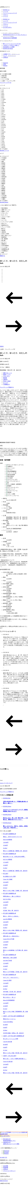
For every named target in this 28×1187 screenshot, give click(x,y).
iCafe (3, 121)
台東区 (3, 166)
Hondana (4, 119)
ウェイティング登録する (7, 387)
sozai (3, 139)
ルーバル (4, 220)
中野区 (3, 180)
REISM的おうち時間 (8, 47)
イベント (5, 16)
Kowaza (4, 127)
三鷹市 (3, 199)
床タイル (4, 223)
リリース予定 (5, 79)
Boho (3, 94)
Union (3, 142)
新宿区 (3, 163)
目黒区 (3, 173)
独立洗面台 (5, 208)
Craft (3, 108)
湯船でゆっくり (6, 209)
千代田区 (4, 158)
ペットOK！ (5, 247)
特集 (3, 252)
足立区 (3, 192)
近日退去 (4, 77)
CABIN (4, 99)
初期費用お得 (5, 249)
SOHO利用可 (5, 245)
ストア (9, 55)
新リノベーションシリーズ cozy (12, 43)
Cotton (3, 105)
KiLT (3, 122)
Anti (3, 90)
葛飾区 (3, 194)
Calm (3, 101)
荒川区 (3, 187)
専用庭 (3, 218)
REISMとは (6, 9)
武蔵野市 (4, 197)
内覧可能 (4, 75)
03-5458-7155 (3, 1157)
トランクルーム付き (7, 221)
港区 (3, 161)
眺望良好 (4, 237)
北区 (3, 185)
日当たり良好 (5, 233)
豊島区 (3, 183)
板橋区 (3, 188)
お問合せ (5, 57)
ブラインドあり (6, 216)
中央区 (3, 159)
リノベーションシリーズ (10, 13)
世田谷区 (4, 176)
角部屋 (3, 230)
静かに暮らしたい (7, 235)
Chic (3, 104)
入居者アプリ (11, 54)
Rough (3, 136)
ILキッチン (5, 215)
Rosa (3, 135)
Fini (3, 113)
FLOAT (4, 114)
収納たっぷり (5, 211)
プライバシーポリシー (9, 1170)
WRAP (3, 147)
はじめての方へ (7, 27)
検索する (2, 255)
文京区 (3, 164)
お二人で (4, 242)
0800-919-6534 (4, 1180)
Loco (3, 128)
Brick (3, 97)
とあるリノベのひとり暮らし (11, 45)
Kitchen (3, 124)
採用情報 (5, 1167)
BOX (3, 96)
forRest (3, 116)
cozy (3, 107)
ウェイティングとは (5, 82)
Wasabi (3, 146)
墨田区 (3, 168)
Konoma (4, 125)
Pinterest (5, 65)
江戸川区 (4, 195)
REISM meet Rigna (8, 48)
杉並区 (3, 182)
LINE (4, 64)
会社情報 (5, 1166)
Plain (3, 133)
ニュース (5, 11)
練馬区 (3, 190)
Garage (3, 118)
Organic (4, 132)
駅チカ (3, 228)
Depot (3, 110)
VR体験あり (5, 250)
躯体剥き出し (5, 225)
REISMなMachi (4, 202)
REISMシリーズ (4, 150)
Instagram (5, 62)
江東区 (3, 170)
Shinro (3, 138)
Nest (3, 130)
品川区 (3, 171)
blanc (3, 93)
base (3, 91)
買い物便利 (5, 239)
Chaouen (4, 102)
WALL (3, 144)
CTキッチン (5, 213)
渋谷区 (3, 178)
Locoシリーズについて (6, 783)
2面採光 (4, 232)
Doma (3, 111)
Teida (3, 141)
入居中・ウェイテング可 (8, 81)
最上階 (3, 240)
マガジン (5, 14)
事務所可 (4, 244)
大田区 (3, 175)
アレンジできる (6, 227)
